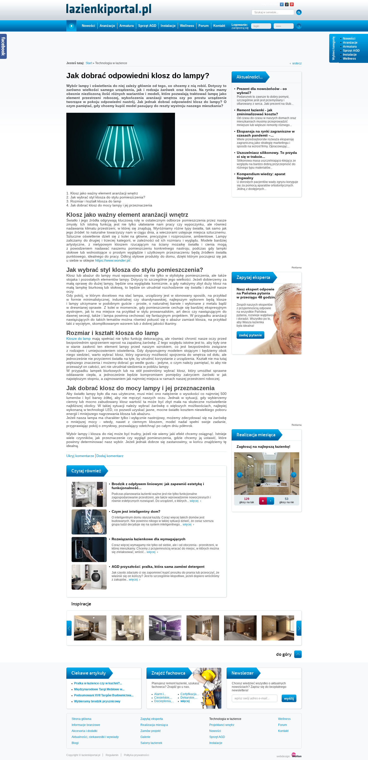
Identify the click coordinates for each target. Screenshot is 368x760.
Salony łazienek (151, 743)
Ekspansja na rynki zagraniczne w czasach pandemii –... (266, 133)
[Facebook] (282, 4)
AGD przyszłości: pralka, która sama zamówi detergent (158, 567)
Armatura (350, 46)
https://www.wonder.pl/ (112, 260)
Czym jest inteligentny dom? (136, 511)
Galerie (145, 737)
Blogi (75, 743)
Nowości (349, 38)
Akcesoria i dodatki (84, 731)
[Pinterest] (292, 4)
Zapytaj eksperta (151, 719)
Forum (204, 26)
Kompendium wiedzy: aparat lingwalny (261, 176)
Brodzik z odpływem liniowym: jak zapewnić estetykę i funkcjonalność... (158, 486)
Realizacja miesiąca (154, 725)
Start (71, 25)
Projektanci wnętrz (221, 725)
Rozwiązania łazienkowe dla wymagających (149, 539)
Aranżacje (350, 42)
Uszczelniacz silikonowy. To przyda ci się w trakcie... (267, 155)
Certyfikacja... (189, 694)
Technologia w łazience (225, 719)
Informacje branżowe (86, 725)
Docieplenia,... (164, 701)
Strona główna (81, 719)
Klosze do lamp (78, 339)
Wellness (349, 58)
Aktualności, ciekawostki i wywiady (95, 737)
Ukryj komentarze (80, 456)
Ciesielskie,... (163, 697)
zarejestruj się (240, 27)
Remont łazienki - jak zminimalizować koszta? (257, 112)
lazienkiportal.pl (91, 754)
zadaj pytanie (250, 335)
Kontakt (219, 26)
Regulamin (112, 754)
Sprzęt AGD (351, 50)
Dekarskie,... (188, 697)
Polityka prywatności (136, 754)
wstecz (297, 63)
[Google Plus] (287, 4)
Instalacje (350, 54)
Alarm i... (160, 694)
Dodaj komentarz (109, 456)
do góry (284, 654)
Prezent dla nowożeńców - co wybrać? (262, 91)
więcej (194, 501)
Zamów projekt (150, 731)
